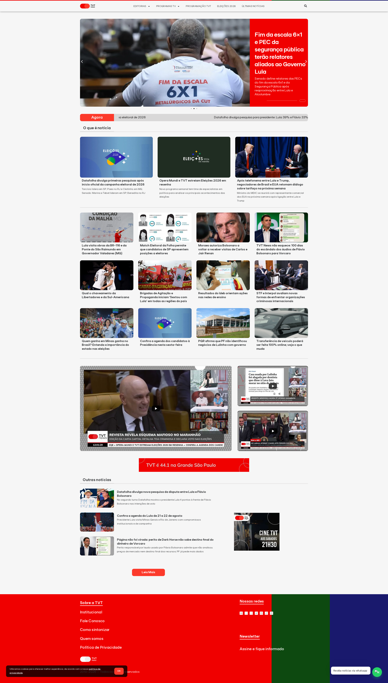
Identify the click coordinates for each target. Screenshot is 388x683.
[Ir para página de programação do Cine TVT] (256, 549)
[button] (305, 5)
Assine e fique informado (262, 649)
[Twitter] (256, 613)
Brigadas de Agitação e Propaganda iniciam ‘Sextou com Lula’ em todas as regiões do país (163, 297)
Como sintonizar (95, 630)
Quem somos (91, 639)
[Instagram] (251, 613)
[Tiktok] (266, 613)
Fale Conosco (92, 621)
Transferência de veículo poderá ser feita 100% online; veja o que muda (279, 345)
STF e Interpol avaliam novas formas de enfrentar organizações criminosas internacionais (280, 297)
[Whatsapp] (246, 613)
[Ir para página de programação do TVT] (194, 470)
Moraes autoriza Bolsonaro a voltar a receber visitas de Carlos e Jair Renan (222, 249)
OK (119, 671)
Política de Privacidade (101, 647)
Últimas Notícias (253, 6)
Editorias (140, 6)
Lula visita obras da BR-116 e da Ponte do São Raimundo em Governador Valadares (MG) (104, 249)
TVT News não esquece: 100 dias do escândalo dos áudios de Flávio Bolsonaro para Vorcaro (280, 249)
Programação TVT (198, 6)
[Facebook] (261, 613)
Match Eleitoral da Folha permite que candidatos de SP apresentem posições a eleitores (164, 249)
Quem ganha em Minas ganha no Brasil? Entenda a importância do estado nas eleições (105, 345)
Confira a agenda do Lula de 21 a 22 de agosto (149, 515)
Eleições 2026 (226, 6)
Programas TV (166, 6)
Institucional (91, 612)
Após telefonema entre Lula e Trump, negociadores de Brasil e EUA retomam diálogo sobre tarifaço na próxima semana (270, 184)
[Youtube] (241, 613)
